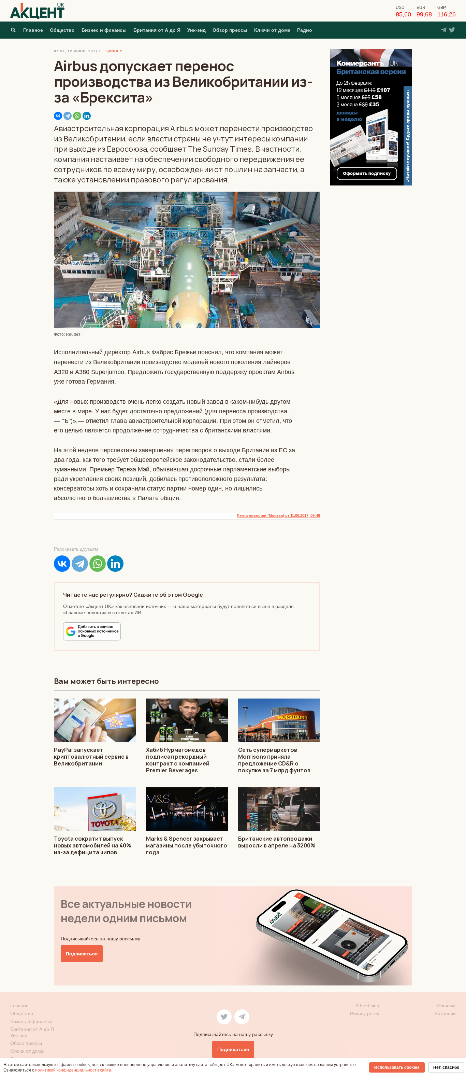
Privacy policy (364, 1013)
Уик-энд (196, 30)
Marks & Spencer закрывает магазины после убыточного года (186, 845)
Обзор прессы (230, 30)
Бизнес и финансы (104, 30)
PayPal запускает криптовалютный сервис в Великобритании (91, 756)
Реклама (446, 1005)
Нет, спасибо (446, 1067)
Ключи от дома (272, 30)
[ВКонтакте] (58, 116)
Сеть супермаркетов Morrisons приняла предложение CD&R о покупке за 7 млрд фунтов (274, 760)
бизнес (114, 51)
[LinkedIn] (87, 116)
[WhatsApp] (77, 116)
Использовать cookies (397, 1067)
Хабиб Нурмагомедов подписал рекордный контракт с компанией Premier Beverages (177, 760)
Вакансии (445, 1013)
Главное (33, 30)
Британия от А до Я (156, 30)
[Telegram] (67, 116)
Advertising (367, 1005)
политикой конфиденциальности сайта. (73, 1070)
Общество (62, 30)
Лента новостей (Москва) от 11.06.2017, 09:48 (278, 515)
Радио (304, 30)
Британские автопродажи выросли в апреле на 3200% (277, 842)
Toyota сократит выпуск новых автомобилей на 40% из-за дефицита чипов (92, 845)
